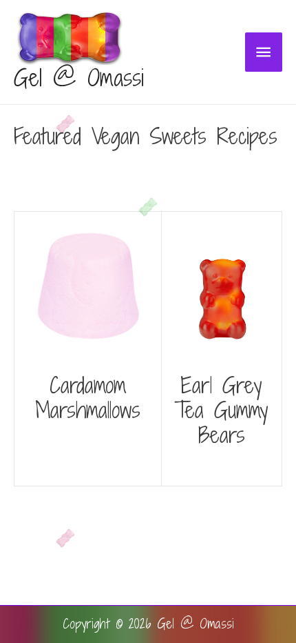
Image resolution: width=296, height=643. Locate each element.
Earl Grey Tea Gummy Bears (221, 410)
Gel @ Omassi (79, 77)
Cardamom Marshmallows (87, 397)
